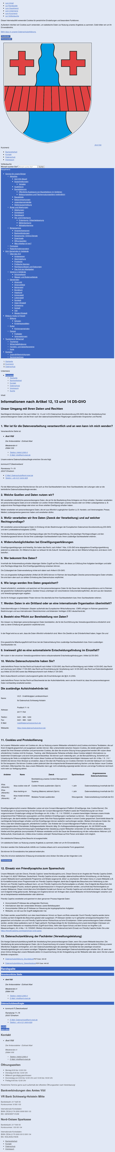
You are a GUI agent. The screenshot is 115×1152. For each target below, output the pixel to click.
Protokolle (18, 261)
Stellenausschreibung (23, 204)
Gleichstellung (20, 259)
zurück (3, 1026)
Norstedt (17, 300)
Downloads (18, 238)
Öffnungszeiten (20, 241)
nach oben (5, 1029)
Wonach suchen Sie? (9, 166)
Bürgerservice (15, 228)
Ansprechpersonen (22, 230)
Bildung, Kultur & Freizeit (15, 315)
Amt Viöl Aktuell (20, 179)
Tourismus (14, 341)
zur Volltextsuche (12, 16)
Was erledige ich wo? (22, 243)
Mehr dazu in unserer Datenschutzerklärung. (18, 31)
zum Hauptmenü (12, 8)
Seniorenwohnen (17, 357)
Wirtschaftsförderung (18, 344)
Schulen (17, 321)
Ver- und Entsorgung (22, 217)
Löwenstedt (19, 297)
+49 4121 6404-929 (16, 478)
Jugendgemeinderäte (22, 202)
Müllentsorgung (25, 223)
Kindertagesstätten (21, 323)
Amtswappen (19, 256)
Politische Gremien (22, 264)
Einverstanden (6, 39)
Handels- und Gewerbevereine (22, 346)
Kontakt (8, 154)
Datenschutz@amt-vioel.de (19, 475)
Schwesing (18, 305)
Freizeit (13, 331)
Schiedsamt (19, 212)
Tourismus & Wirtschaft (14, 339)
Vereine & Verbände (18, 272)
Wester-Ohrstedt (20, 313)
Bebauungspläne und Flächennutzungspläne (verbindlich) (42, 194)
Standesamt (19, 215)
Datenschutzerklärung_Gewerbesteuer (20, 963)
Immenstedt (19, 295)
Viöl (16, 310)
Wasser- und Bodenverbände (26, 277)
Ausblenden (5, 36)
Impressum (9, 159)
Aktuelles (13, 176)
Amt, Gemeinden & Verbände (17, 251)
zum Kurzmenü (11, 13)
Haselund (18, 292)
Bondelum (18, 290)
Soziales (8, 352)
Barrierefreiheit (11, 152)
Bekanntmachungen (22, 199)
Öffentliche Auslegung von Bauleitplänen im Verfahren (40, 192)
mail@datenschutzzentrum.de (29, 723)
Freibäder (18, 333)
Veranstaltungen (20, 336)
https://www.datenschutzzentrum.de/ (31, 728)
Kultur (12, 326)
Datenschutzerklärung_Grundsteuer (19, 959)
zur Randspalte (11, 5)
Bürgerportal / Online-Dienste (26, 235)
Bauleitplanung (20, 189)
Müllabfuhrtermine (26, 225)
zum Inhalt (9, 3)
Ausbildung (18, 186)
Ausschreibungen (21, 181)
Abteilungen (19, 210)
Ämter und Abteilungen (19, 207)
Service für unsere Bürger (15, 173)
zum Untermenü (11, 11)
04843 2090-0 (19, 452)
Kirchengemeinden (22, 328)
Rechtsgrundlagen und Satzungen (28, 266)
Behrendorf (18, 287)
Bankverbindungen (22, 233)
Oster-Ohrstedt (20, 303)
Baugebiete (19, 197)
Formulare (14, 246)
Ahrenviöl (18, 282)
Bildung (13, 318)
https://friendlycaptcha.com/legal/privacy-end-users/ (21, 930)
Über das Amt (15, 253)
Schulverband (19, 274)
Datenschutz (10, 157)
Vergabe (22, 184)
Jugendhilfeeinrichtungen (20, 354)
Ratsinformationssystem (19, 248)
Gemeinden (14, 279)
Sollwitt (17, 308)
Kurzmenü (9, 364)
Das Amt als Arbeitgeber (24, 269)
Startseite (9, 361)
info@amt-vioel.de (20, 455)
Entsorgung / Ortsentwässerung (31, 220)
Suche (12, 390)
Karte (12, 349)
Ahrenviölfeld (19, 284)
